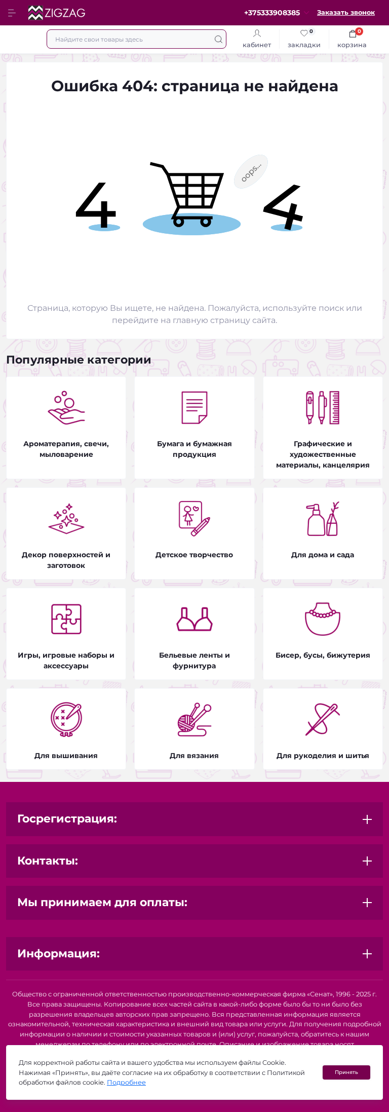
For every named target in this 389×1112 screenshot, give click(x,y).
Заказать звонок (346, 12)
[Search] (218, 39)
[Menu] (13, 13)
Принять (346, 1072)
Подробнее (126, 1082)
